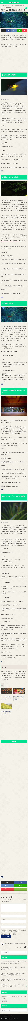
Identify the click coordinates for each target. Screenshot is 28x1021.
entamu (6, 522)
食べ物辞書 (4, 1001)
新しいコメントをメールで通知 (9, 933)
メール (3, 919)
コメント (3, 902)
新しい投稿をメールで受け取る (9, 934)
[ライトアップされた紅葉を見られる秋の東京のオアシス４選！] (6, 691)
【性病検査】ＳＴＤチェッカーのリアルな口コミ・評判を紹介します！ (13, 985)
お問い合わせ (12, 1015)
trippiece (6, 99)
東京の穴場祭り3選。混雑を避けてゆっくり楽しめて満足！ (18, 698)
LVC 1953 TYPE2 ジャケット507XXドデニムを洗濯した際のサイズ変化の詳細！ (13, 962)
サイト (2, 924)
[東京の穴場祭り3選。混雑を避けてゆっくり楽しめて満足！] (19, 691)
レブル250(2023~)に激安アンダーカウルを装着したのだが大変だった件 (13, 968)
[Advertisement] (14, 59)
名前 (2, 914)
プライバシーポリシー (4, 1015)
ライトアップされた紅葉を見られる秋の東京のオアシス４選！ (6, 698)
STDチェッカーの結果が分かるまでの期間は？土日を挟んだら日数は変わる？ (13, 974)
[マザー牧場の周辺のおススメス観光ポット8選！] (6, 706)
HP (1, 171)
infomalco (8, 1018)
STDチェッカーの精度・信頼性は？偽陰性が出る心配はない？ (13, 979)
